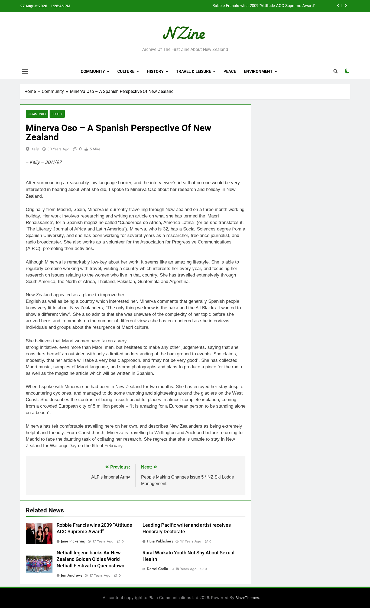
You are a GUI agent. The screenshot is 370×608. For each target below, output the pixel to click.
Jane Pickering (73, 541)
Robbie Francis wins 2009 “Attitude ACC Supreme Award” (263, 6)
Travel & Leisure (193, 71)
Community (93, 71)
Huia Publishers (160, 541)
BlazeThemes (247, 597)
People (57, 114)
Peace (229, 71)
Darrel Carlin (157, 568)
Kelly (35, 149)
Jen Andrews (71, 575)
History (155, 71)
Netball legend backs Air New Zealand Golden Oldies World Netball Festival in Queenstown (90, 559)
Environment (258, 71)
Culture (125, 71)
